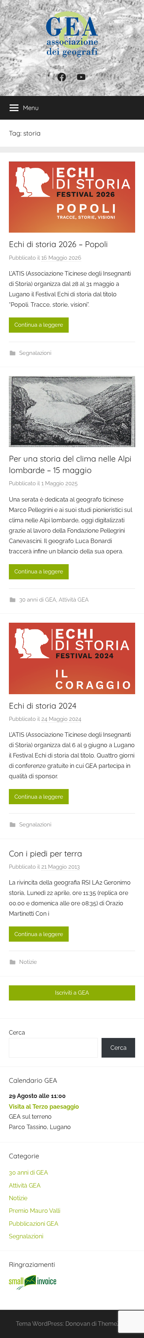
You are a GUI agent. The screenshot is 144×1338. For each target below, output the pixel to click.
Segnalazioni (35, 353)
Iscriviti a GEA (72, 992)
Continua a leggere (38, 325)
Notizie (28, 962)
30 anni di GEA (37, 599)
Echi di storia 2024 (42, 705)
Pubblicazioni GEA (33, 1223)
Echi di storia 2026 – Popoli (58, 244)
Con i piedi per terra (45, 853)
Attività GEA (74, 599)
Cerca (17, 1032)
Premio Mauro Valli (34, 1210)
